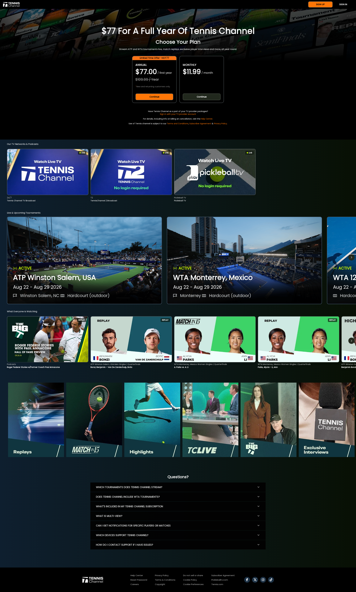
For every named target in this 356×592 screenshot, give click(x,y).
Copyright (160, 584)
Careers (134, 584)
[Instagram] (263, 580)
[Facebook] (247, 580)
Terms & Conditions (165, 579)
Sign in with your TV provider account (178, 114)
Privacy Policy (220, 123)
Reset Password (138, 579)
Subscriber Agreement (200, 123)
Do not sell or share (193, 575)
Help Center (206, 118)
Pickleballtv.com (219, 579)
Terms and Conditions (177, 123)
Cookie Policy (190, 579)
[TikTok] (271, 580)
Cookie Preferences (193, 584)
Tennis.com (217, 584)
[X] (255, 580)
